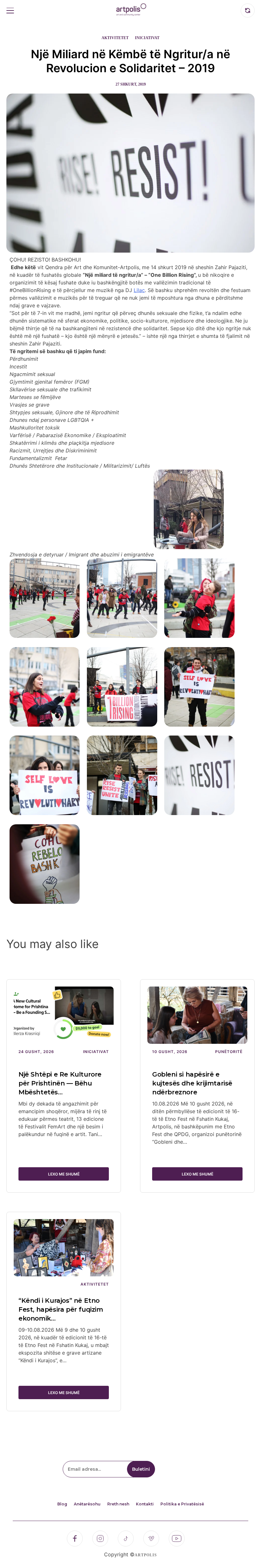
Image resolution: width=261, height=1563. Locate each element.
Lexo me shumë (64, 1174)
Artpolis (146, 1555)
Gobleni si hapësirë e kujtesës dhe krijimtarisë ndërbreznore (192, 1083)
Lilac (139, 290)
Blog (62, 1504)
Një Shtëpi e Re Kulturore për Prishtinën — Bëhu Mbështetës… (60, 1083)
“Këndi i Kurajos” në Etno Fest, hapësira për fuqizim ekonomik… (60, 1309)
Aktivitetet (115, 38)
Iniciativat (147, 38)
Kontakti (145, 1504)
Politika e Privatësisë (182, 1504)
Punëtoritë (229, 1051)
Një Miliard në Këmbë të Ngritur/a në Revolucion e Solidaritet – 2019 (130, 61)
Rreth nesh (118, 1504)
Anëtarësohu (87, 1504)
